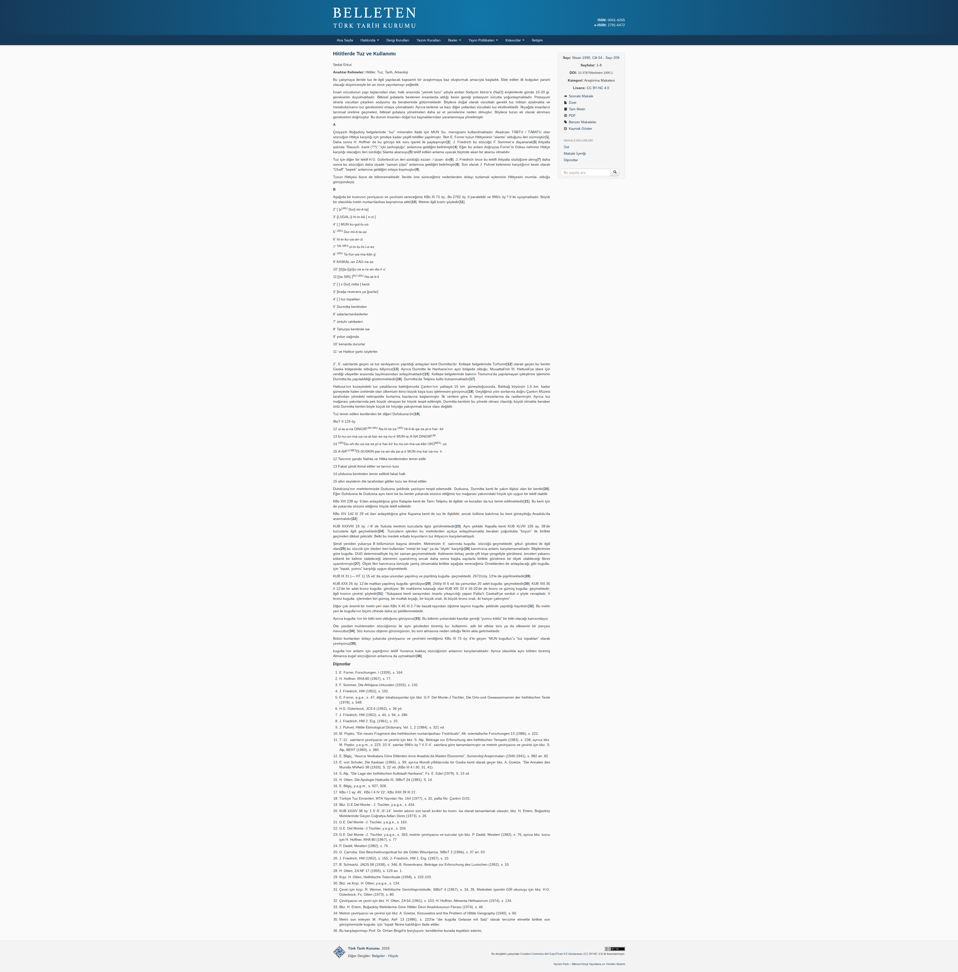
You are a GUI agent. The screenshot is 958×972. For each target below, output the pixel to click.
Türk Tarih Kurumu (364, 948)
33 (417, 618)
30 (527, 584)
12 (509, 364)
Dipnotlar (571, 160)
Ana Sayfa (345, 40)
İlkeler (453, 40)
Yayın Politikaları (482, 40)
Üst (566, 147)
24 (381, 531)
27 (357, 564)
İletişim (537, 40)
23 (458, 526)
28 (527, 576)
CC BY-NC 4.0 (598, 88)
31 (380, 594)
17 (472, 379)
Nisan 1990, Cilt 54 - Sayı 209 (595, 58)
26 (467, 549)
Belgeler (378, 956)
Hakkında (368, 40)
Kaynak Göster (580, 128)
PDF (572, 116)
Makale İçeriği (575, 153)
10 (414, 202)
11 (462, 202)
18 (471, 391)
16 (399, 379)
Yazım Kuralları (429, 40)
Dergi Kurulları (397, 40)
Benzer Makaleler (582, 122)
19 (417, 414)
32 (531, 606)
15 (426, 374)
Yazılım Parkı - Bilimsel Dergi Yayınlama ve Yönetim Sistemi (589, 964)
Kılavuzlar (513, 40)
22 (354, 519)
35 (353, 643)
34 (352, 631)
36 (419, 656)
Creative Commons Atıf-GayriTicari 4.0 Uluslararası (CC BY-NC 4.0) (561, 953)
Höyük (393, 956)
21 (527, 501)
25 (343, 549)
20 (546, 489)
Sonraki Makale (580, 96)
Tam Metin (576, 109)
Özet (572, 103)
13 (396, 369)
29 (428, 584)
